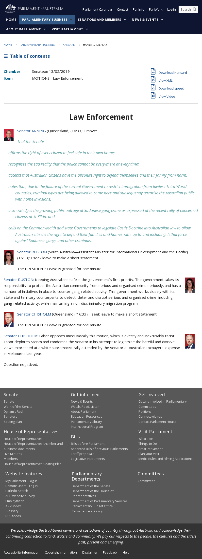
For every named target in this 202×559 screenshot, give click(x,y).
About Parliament (23, 29)
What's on (145, 438)
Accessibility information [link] (21, 552)
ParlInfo (138, 9)
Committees (146, 481)
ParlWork (156, 9)
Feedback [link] (110, 552)
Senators (10, 416)
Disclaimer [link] (90, 552)
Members (11, 458)
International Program (87, 426)
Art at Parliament (150, 449)
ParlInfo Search (16, 490)
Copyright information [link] (61, 552)
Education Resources (86, 416)
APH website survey (20, 496)
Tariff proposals (82, 453)
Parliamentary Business (44, 20)
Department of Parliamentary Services (100, 501)
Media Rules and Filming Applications (165, 458)
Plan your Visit (148, 453)
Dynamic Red (13, 411)
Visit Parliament (67, 29)
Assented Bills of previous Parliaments (99, 449)
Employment (14, 501)
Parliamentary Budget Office (92, 506)
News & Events (145, 20)
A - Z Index (13, 506)
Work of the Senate (18, 406)
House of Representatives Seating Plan (33, 464)
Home (11, 20)
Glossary (11, 511)
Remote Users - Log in (21, 486)
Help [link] (126, 552)
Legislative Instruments (88, 458)
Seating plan (13, 421)
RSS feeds (13, 516)
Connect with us (150, 416)
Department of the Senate (91, 486)
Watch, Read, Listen (85, 406)
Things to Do (147, 443)
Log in (171, 9)
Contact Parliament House (157, 421)
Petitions (145, 411)
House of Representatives (23, 438)
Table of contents (29, 56)
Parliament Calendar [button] (97, 9)
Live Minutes (13, 453)
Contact (122, 9)
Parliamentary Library (86, 421)
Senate (9, 401)
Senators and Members (99, 20)
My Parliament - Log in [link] (21, 481)
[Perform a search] (194, 9)
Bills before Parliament (87, 443)
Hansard (69, 44)
